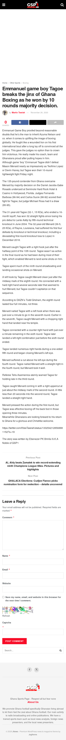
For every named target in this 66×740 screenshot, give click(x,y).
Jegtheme (33, 734)
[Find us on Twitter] (36, 669)
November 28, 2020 (39, 112)
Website (6, 583)
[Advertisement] (33, 44)
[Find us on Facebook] (29, 669)
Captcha (6, 622)
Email (6, 569)
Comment (8, 517)
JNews (15, 731)
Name (6, 555)
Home (4, 82)
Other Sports (15, 82)
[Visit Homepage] (33, 5)
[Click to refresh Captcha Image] (17, 610)
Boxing (26, 82)
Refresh (6, 615)
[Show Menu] (3, 4)
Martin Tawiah (18, 112)
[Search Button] (62, 4)
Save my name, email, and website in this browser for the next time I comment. (33, 599)
